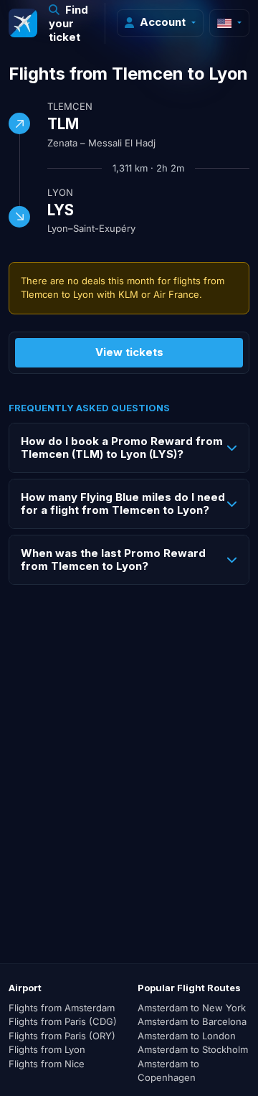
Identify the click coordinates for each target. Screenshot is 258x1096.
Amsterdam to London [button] (187, 1035)
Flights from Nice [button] (47, 1063)
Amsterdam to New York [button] (192, 1007)
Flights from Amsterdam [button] (62, 1007)
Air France (176, 294)
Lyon (60, 192)
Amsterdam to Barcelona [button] (192, 1021)
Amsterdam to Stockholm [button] (193, 1049)
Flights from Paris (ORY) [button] (62, 1035)
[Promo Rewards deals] (23, 23)
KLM (128, 294)
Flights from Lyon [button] (47, 1049)
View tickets (129, 352)
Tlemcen (69, 106)
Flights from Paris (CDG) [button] (63, 1021)
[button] (71, 23)
